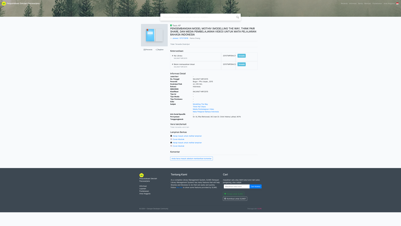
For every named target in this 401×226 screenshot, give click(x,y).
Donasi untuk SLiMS (235, 194)
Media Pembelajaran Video (203, 109)
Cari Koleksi (255, 186)
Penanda (149, 49)
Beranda (344, 3)
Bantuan (367, 3)
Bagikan (160, 49)
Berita (360, 3)
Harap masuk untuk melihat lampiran (187, 136)
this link (179, 187)
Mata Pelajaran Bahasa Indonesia (206, 112)
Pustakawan (377, 3)
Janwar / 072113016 (180, 38)
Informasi (353, 3)
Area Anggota (389, 3)
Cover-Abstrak (178, 139)
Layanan (142, 188)
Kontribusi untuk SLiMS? (236, 199)
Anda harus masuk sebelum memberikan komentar (191, 158)
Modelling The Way (200, 104)
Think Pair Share (199, 107)
